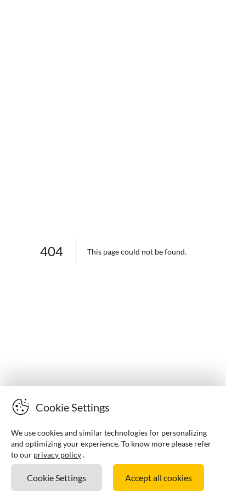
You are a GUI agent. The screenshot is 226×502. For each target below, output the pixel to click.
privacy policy (57, 454)
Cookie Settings (56, 477)
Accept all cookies (158, 477)
